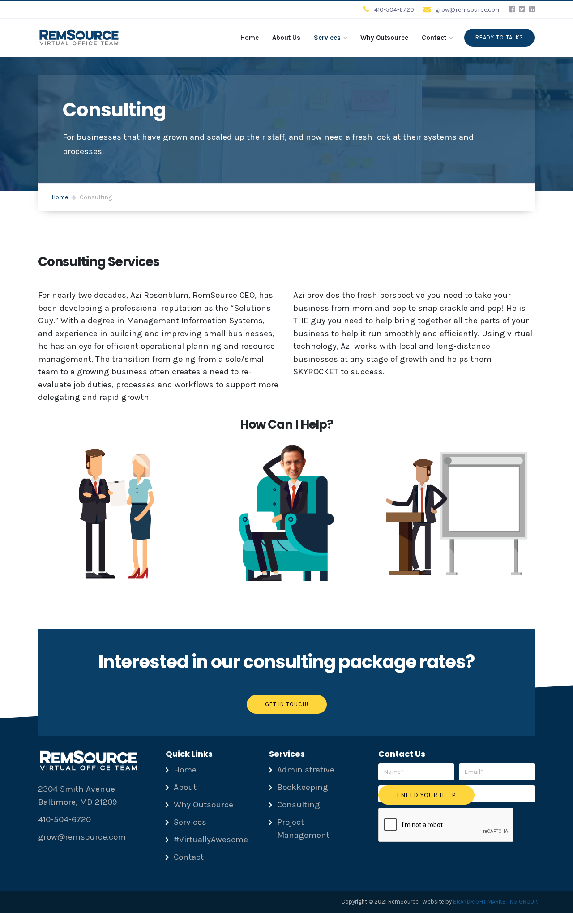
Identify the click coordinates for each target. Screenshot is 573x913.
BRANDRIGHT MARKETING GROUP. (495, 901)
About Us (286, 38)
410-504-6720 (394, 9)
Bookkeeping (302, 787)
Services (327, 38)
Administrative (305, 770)
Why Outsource (384, 38)
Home (249, 38)
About (185, 787)
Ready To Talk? (499, 37)
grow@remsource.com (468, 9)
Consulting (298, 805)
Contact (434, 38)
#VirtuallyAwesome (211, 839)
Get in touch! (286, 704)
